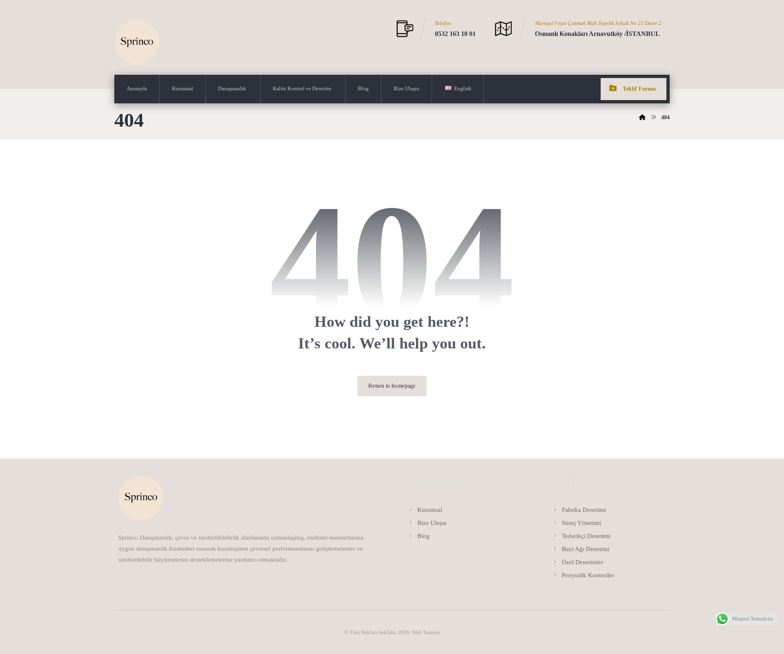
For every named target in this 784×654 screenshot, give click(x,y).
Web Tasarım (426, 632)
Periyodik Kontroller (588, 575)
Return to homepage (391, 386)
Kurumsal (429, 510)
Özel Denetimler (583, 562)
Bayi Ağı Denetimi (585, 549)
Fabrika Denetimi (584, 510)
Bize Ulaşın (432, 523)
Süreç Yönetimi (581, 523)
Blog (423, 536)
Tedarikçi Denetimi (586, 536)
